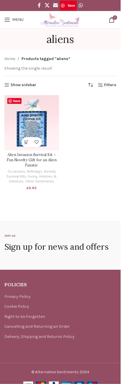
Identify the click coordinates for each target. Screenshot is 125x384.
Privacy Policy (17, 296)
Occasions (16, 171)
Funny (33, 176)
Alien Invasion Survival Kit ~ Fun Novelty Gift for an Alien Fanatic (32, 159)
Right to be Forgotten (24, 316)
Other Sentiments (39, 181)
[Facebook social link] (39, 5)
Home (9, 58)
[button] (27, 142)
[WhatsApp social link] (81, 5)
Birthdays (34, 171)
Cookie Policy (16, 306)
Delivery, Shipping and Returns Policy (39, 336)
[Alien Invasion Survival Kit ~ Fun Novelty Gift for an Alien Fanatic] (31, 122)
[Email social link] (55, 5)
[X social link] (47, 5)
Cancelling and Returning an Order (37, 326)
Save (71, 5)
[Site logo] (60, 19)
